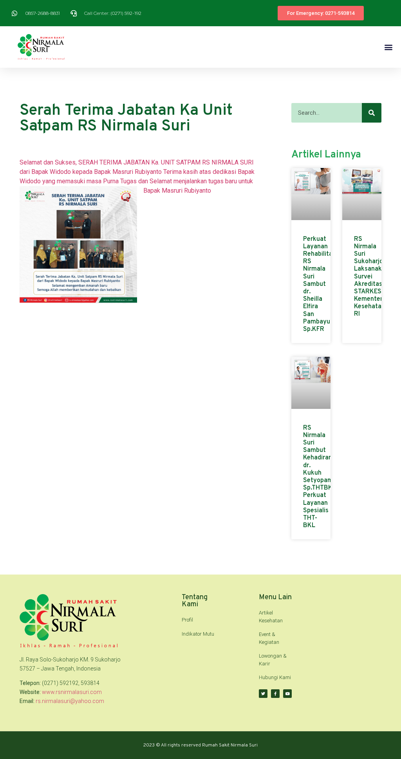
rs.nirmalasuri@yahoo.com (70, 701)
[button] (388, 46)
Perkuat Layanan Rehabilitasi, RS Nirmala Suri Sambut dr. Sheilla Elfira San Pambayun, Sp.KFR (321, 284)
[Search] (371, 113)
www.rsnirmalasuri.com (72, 692)
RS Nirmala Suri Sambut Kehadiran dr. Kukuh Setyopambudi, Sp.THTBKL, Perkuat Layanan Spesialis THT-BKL (325, 476)
